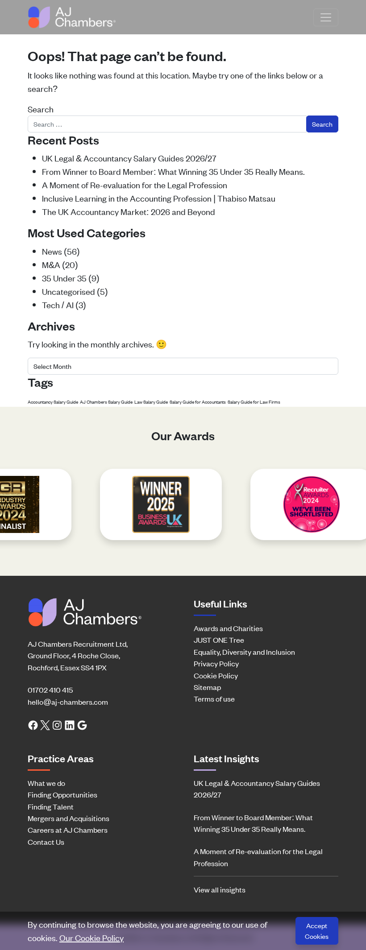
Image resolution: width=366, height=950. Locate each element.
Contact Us (46, 842)
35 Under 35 (64, 277)
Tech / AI (58, 304)
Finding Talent (51, 806)
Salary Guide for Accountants (198, 401)
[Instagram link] (57, 724)
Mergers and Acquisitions (68, 818)
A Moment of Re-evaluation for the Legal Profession (134, 184)
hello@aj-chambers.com (68, 701)
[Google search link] (82, 724)
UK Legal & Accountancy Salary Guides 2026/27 (129, 157)
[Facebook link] (33, 724)
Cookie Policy (216, 675)
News (52, 250)
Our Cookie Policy (91, 937)
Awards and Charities (228, 628)
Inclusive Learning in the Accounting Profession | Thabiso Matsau (158, 197)
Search (41, 108)
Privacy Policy (216, 663)
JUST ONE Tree (219, 639)
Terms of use (214, 698)
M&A (51, 264)
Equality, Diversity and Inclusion (244, 652)
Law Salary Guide (151, 401)
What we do (46, 783)
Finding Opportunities (62, 794)
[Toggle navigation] (325, 17)
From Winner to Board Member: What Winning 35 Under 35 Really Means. (173, 171)
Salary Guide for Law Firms (254, 401)
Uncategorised (68, 291)
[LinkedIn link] (69, 724)
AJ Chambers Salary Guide (106, 401)
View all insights (219, 889)
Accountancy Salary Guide (53, 401)
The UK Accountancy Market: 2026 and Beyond (128, 211)
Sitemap (207, 687)
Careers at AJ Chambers (68, 829)
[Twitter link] (45, 724)
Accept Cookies (317, 931)
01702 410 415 (50, 689)
